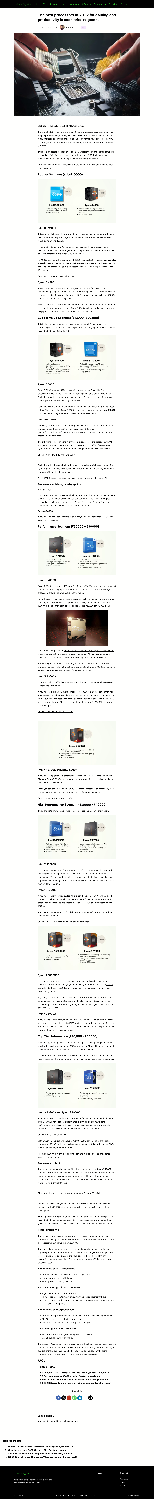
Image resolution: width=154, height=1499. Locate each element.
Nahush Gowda (70, 27)
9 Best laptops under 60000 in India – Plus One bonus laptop (71, 1376)
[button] (58, 1397)
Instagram (124, 1482)
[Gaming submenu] (101, 4)
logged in (54, 1421)
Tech (83, 27)
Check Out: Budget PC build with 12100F (57, 276)
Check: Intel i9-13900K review (52, 1134)
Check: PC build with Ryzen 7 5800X (55, 798)
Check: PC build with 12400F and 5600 (56, 455)
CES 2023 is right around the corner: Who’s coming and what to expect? (77, 1383)
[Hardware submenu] (78, 4)
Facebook (124, 1479)
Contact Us (91, 1495)
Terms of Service (72, 1495)
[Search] (136, 4)
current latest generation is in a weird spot (62, 1249)
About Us (83, 1495)
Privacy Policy (61, 1495)
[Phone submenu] (56, 4)
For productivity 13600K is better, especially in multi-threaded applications (73, 682)
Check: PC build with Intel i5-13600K (55, 711)
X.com (122, 1486)
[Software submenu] (90, 4)
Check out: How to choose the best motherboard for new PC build (69, 1193)
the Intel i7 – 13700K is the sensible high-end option (89, 870)
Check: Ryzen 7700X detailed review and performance (63, 921)
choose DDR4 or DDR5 (103, 698)
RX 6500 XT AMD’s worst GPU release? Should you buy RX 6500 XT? (75, 1372)
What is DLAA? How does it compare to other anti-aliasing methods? (75, 1379)
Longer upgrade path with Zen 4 (57, 1278)
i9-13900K (47, 1122)
